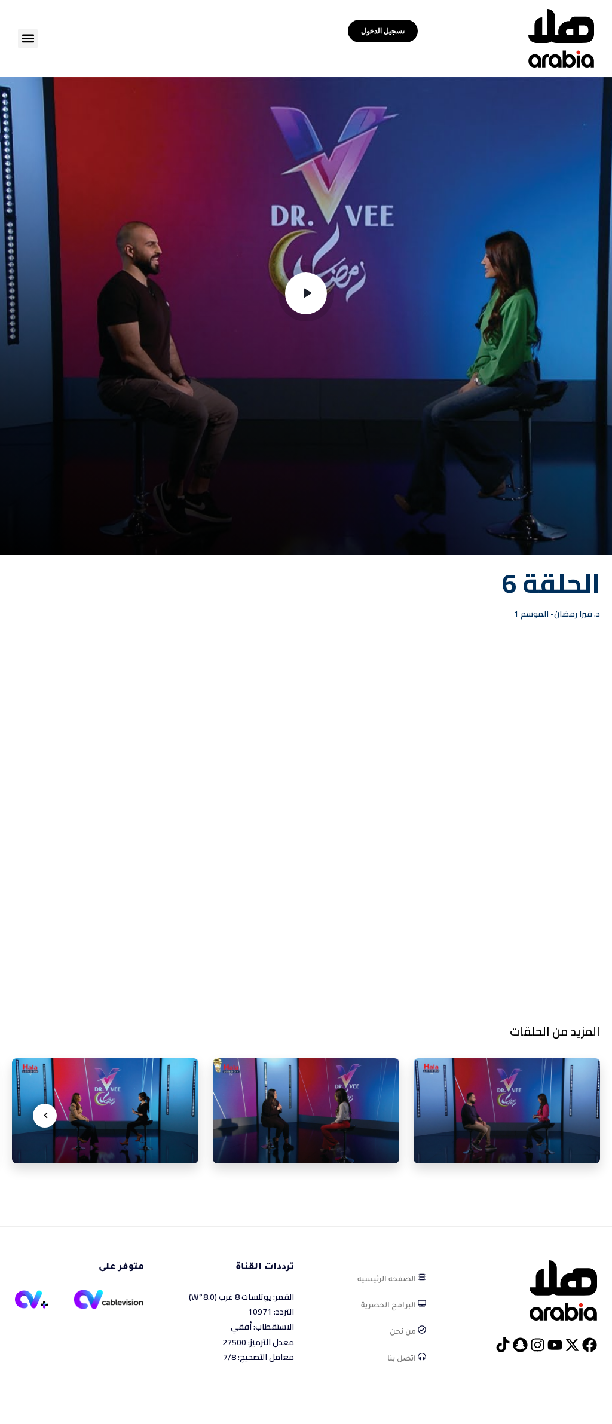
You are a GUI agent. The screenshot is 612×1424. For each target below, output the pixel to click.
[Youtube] (554, 1344)
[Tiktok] (502, 1344)
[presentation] (45, 1116)
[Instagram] (537, 1344)
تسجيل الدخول (383, 31)
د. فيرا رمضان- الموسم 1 (557, 613)
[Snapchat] (520, 1344)
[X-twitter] (572, 1344)
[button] (28, 38)
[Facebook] (589, 1344)
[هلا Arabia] (563, 1290)
